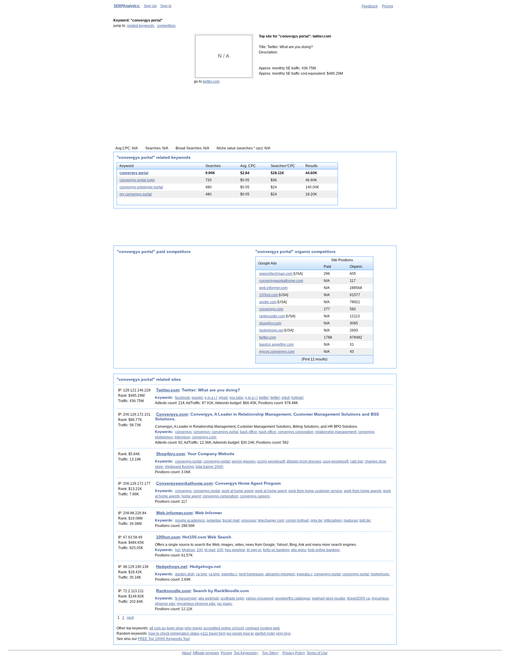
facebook (182, 398)
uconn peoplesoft (271, 461)
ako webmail (208, 598)
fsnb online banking (323, 550)
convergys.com (271, 309)
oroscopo (248, 520)
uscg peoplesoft (335, 461)
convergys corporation (295, 432)
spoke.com (268, 302)
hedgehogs (380, 574)
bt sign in (254, 550)
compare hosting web (262, 628)
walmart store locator (328, 598)
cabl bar (356, 461)
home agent (191, 496)
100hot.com (268, 295)
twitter (264, 398)
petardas (214, 520)
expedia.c (229, 574)
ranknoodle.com (272, 316)
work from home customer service (315, 491)
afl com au (157, 628)
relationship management (335, 432)
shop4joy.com (270, 323)
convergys (183, 432)
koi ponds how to (240, 633)
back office (248, 432)
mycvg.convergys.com (277, 352)
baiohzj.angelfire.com (276, 344)
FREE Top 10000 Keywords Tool (164, 639)
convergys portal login (137, 180)
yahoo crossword (259, 598)
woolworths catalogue (292, 598)
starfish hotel (265, 633)
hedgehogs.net (271, 330)
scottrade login (232, 598)
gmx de (316, 520)
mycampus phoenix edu (196, 604)
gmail (223, 398)
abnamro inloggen (280, 574)
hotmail (297, 398)
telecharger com (271, 520)
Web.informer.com (174, 512)
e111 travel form (213, 633)
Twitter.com (167, 390)
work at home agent (237, 491)
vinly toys (283, 633)
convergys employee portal (141, 187)
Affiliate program (206, 653)
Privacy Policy (293, 653)
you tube (236, 398)
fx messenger (186, 598)
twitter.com (211, 81)
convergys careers (254, 496)
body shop (175, 628)
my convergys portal (136, 194)
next (130, 617)
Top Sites (269, 653)
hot (177, 550)
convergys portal (134, 173)
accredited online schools (223, 628)
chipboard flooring (179, 467)
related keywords (140, 26)
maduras (351, 520)
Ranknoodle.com (173, 590)
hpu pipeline (235, 550)
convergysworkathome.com (281, 281)
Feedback (369, 6)
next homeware (251, 574)
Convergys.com (172, 414)
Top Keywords (245, 653)
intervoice (182, 437)
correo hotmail (297, 520)
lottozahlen (333, 520)
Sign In (165, 6)
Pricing (387, 6)
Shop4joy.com (170, 453)
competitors (166, 26)
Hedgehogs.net (171, 566)
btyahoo (188, 550)
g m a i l (211, 398)
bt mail (210, 550)
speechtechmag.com (275, 274)
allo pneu (298, 550)
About (186, 653)
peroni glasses (243, 461)
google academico (190, 520)
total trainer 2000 (209, 467)
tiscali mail (231, 520)
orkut (286, 398)
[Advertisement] (150, 70)
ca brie (201, 574)
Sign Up (150, 6)
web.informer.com (273, 288)
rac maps (224, 604)
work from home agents (362, 491)
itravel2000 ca (358, 598)
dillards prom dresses (304, 461)
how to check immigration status (174, 633)
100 (200, 550)
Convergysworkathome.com (184, 483)
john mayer (193, 628)
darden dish (184, 574)
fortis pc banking (276, 550)
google (197, 398)
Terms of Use (317, 653)
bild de (364, 520)
